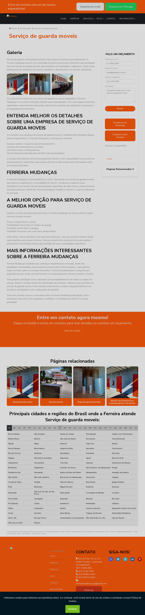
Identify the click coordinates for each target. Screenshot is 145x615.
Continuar (72, 609)
